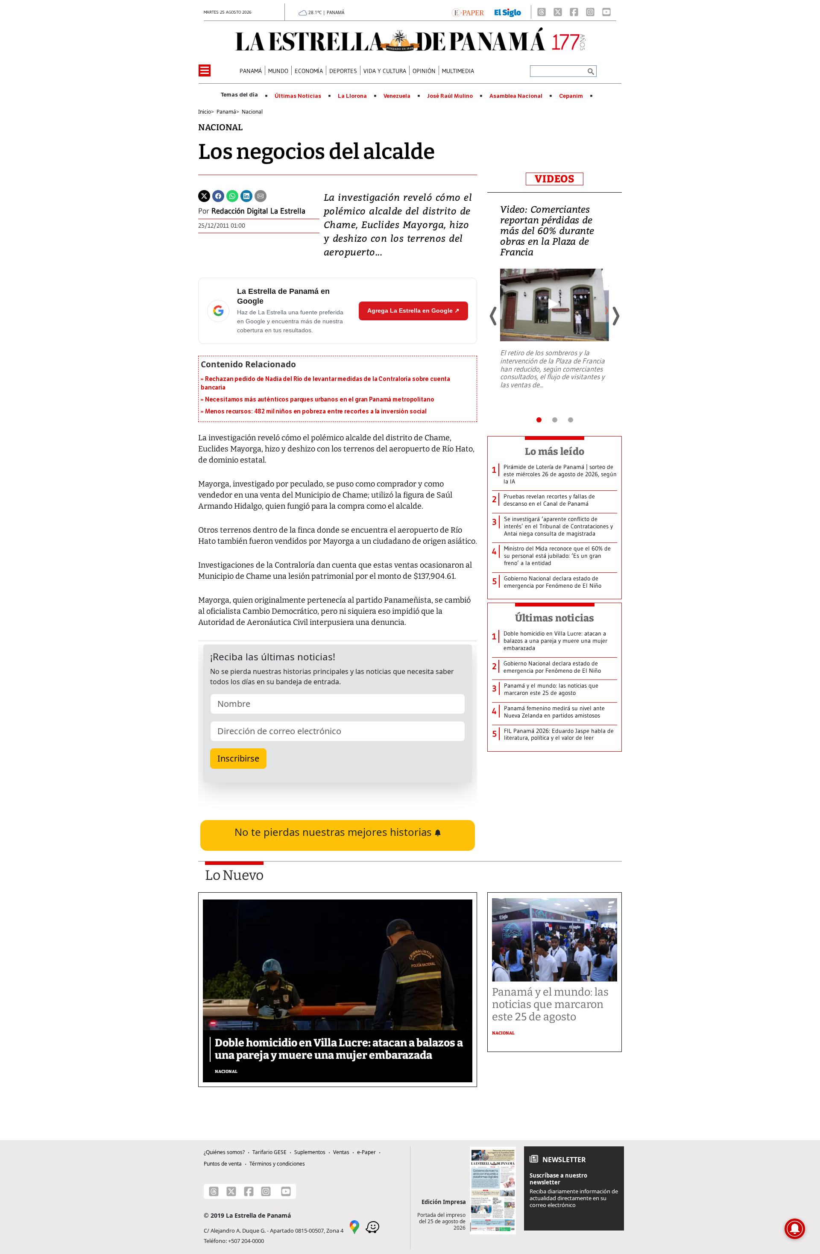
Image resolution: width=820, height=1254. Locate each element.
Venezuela (397, 96)
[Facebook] (574, 12)
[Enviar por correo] (260, 195)
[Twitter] (204, 195)
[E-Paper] (468, 12)
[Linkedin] (246, 195)
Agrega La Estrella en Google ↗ (413, 310)
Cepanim (571, 96)
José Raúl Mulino (450, 96)
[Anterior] (493, 316)
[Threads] (541, 12)
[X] (558, 12)
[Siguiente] (615, 316)
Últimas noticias (554, 618)
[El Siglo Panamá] (508, 12)
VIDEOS (554, 179)
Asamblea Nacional (515, 96)
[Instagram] (590, 12)
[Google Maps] (354, 1226)
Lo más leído (554, 451)
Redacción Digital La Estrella (258, 211)
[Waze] (372, 1226)
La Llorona (352, 96)
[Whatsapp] (232, 195)
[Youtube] (606, 12)
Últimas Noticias (298, 96)
